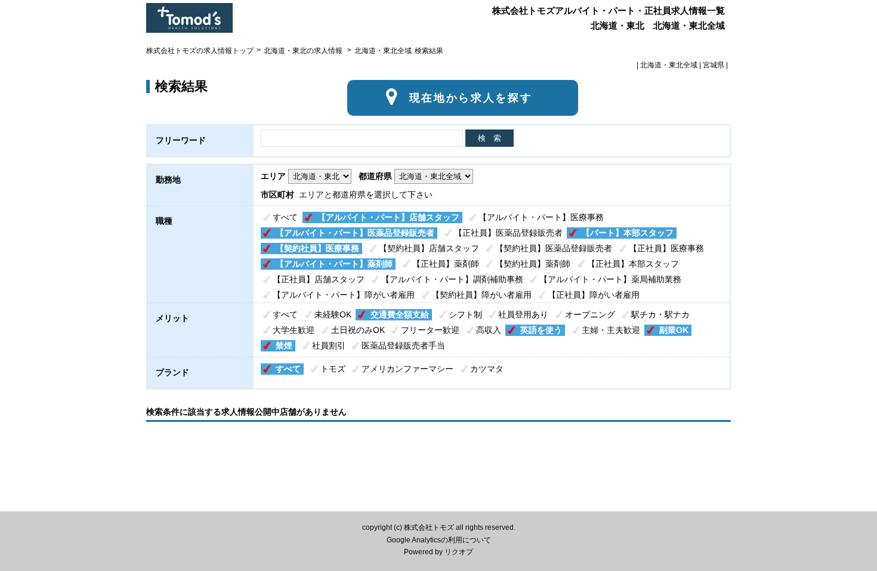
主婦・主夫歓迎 (611, 330)
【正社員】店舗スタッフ (319, 279)
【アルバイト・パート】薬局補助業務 (610, 279)
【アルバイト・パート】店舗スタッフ (388, 217)
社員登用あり (523, 314)
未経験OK (332, 314)
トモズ (332, 369)
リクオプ (458, 552)
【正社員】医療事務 (666, 248)
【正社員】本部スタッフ (633, 263)
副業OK (673, 330)
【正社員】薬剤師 (445, 263)
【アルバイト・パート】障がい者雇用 (344, 295)
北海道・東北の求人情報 (304, 51)
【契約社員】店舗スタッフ (429, 248)
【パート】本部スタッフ (628, 232)
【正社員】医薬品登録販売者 (508, 232)
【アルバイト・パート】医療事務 (541, 217)
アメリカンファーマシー (407, 369)
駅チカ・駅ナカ (660, 314)
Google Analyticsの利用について (439, 540)
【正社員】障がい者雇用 (594, 295)
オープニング (590, 314)
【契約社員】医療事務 (317, 248)
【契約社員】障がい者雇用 (481, 295)
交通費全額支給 (399, 314)
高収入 (488, 330)
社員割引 (328, 345)
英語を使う (541, 330)
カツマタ (487, 369)
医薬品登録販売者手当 (403, 345)
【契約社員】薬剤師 (532, 263)
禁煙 (284, 345)
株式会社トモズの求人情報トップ (200, 51)
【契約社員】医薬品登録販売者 (553, 248)
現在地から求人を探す (471, 98)
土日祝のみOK (358, 330)
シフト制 (465, 314)
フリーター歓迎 (430, 330)
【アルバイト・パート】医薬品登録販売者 (355, 232)
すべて (285, 217)
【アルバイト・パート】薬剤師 (334, 263)
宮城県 (713, 65)
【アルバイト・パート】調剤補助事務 (452, 279)
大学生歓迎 (293, 330)
